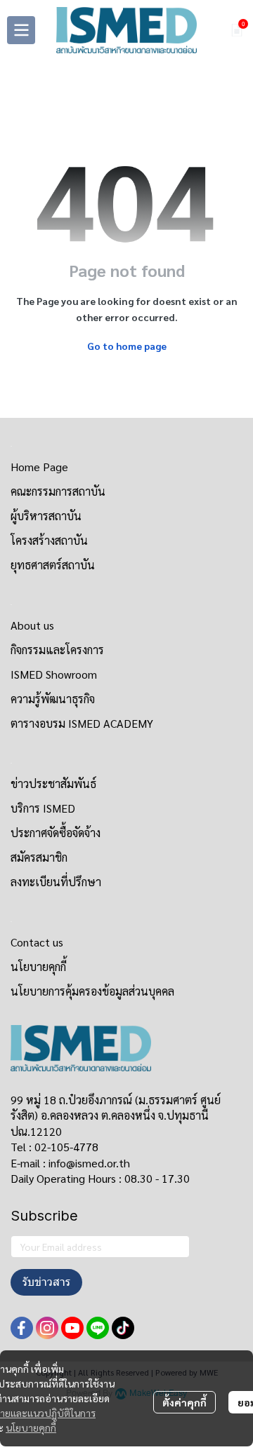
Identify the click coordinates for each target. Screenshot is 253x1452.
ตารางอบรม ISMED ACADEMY (82, 723)
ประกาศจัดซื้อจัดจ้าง (55, 832)
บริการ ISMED (43, 808)
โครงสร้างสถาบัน (49, 540)
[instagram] (47, 1328)
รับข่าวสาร (46, 1282)
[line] (97, 1328)
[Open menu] (21, 30)
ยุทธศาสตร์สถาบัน (53, 564)
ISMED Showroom (54, 674)
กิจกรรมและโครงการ (57, 649)
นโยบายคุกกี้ (31, 1427)
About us (32, 625)
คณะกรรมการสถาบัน (58, 491)
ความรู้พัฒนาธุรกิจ (53, 698)
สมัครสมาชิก (39, 857)
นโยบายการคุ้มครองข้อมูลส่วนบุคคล (92, 991)
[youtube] (72, 1328)
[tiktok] (123, 1328)
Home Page (39, 466)
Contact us (37, 942)
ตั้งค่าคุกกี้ (184, 1402)
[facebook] (22, 1328)
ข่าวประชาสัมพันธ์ (53, 783)
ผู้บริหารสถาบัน (46, 515)
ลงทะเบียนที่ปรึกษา (56, 881)
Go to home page (127, 345)
